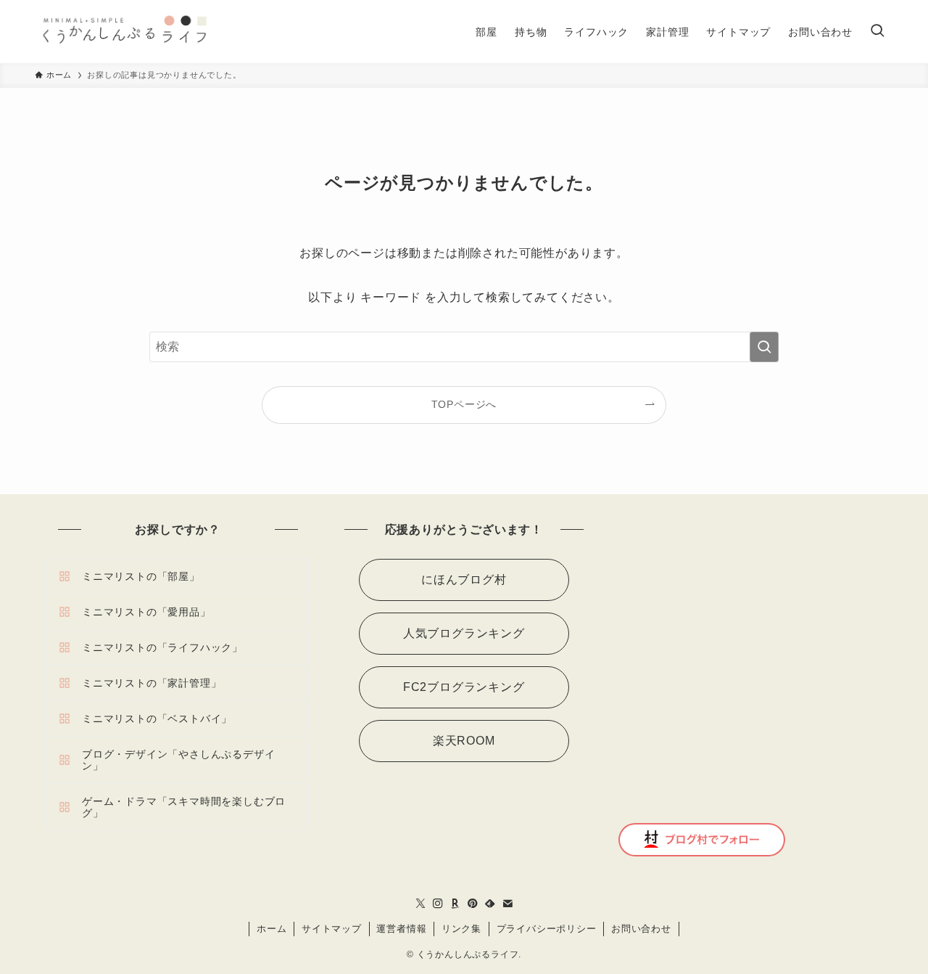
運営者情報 (401, 928)
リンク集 (461, 928)
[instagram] (437, 903)
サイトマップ (332, 928)
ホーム (271, 928)
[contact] (507, 903)
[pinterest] (472, 903)
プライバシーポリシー (547, 928)
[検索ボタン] (877, 31)
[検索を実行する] (764, 347)
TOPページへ (464, 404)
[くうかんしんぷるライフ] (123, 32)
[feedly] (490, 903)
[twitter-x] (420, 903)
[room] (455, 903)
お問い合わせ (641, 928)
